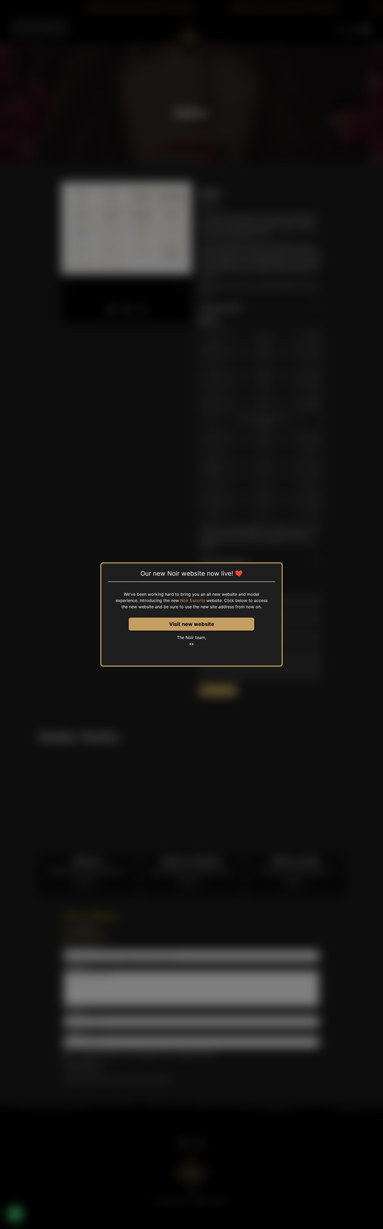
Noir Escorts (192, 600)
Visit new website (191, 624)
